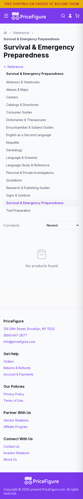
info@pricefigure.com (19, 342)
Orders (9, 361)
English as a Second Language (28, 135)
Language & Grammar (21, 157)
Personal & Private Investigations (30, 173)
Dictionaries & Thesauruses (26, 120)
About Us (10, 459)
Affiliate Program (15, 427)
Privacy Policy (14, 394)
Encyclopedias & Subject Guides (30, 127)
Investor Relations (16, 453)
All (5, 33)
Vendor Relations (16, 420)
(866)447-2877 (15, 335)
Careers (12, 97)
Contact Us (11, 446)
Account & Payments (18, 374)
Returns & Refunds (17, 368)
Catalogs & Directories (22, 105)
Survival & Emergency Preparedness (35, 203)
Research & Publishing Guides (28, 188)
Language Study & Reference (28, 165)
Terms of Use (13, 400)
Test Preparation (18, 210)
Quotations (14, 180)
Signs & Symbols (18, 195)
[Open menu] (6, 15)
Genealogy (14, 150)
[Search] (63, 16)
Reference (21, 33)
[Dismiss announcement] (78, 4)
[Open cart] (77, 16)
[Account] (70, 16)
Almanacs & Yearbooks (23, 82)
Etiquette (12, 142)
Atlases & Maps (17, 89)
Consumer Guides (19, 112)
